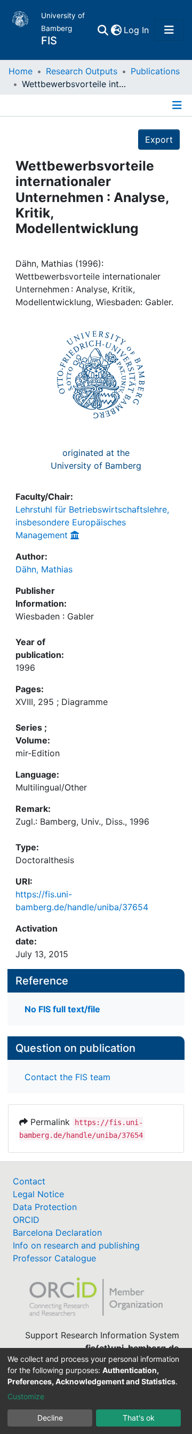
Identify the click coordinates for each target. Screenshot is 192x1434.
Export (159, 139)
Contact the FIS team (67, 1077)
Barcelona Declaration (57, 1232)
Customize (25, 1396)
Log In (137, 30)
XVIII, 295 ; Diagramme (61, 701)
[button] (116, 30)
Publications (155, 71)
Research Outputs (81, 71)
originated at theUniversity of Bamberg (96, 459)
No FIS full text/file (62, 1009)
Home (21, 71)
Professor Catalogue (54, 1258)
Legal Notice (38, 1194)
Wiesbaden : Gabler (54, 616)
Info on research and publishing (76, 1245)
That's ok (139, 1417)
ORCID (26, 1219)
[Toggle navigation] (169, 30)
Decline (50, 1417)
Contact (29, 1181)
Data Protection (45, 1207)
